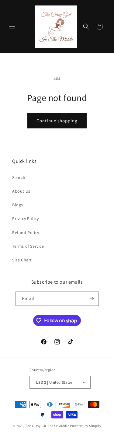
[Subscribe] (91, 299)
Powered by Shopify (85, 426)
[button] (12, 26)
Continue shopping (57, 121)
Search (19, 177)
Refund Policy (25, 232)
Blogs (17, 205)
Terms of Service (28, 246)
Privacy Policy (25, 218)
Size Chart (22, 260)
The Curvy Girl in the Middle (47, 426)
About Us (21, 191)
